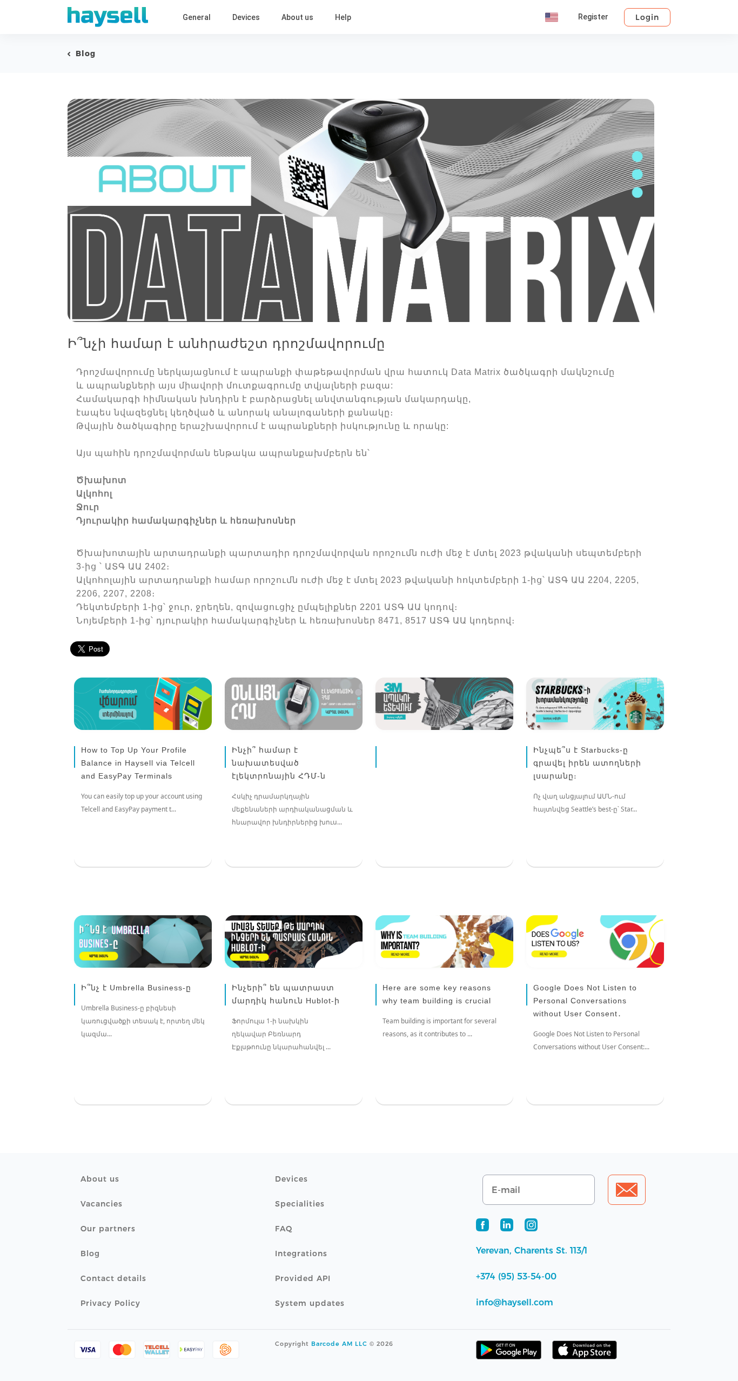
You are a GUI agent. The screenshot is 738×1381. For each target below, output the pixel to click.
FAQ (283, 1228)
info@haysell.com (514, 1302)
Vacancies (101, 1204)
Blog (86, 53)
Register (593, 16)
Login (647, 17)
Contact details (113, 1278)
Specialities (300, 1204)
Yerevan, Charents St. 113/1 (531, 1250)
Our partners (108, 1228)
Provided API (303, 1278)
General (197, 17)
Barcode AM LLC (339, 1344)
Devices (246, 17)
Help (343, 17)
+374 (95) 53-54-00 (516, 1276)
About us (297, 17)
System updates (310, 1303)
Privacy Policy (110, 1303)
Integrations (301, 1253)
